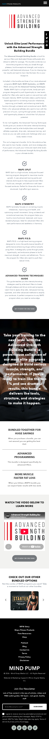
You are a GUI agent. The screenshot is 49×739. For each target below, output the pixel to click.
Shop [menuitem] (24, 637)
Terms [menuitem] (24, 653)
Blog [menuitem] (24, 646)
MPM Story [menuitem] (25, 626)
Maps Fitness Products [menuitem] (24, 630)
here (26, 722)
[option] (24, 600)
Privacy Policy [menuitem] (24, 657)
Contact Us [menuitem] (24, 650)
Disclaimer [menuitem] (24, 660)
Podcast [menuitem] (24, 643)
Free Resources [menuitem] (24, 633)
